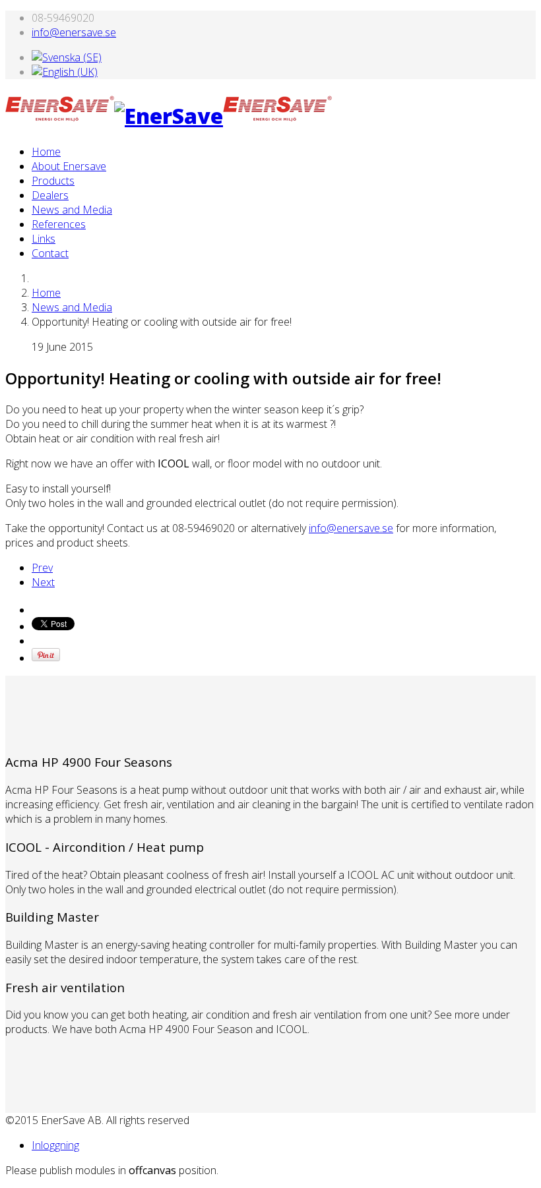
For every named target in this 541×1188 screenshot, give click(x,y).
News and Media (72, 209)
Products (53, 180)
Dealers (50, 195)
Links (43, 238)
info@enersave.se (74, 32)
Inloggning (55, 1145)
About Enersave (69, 166)
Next (43, 582)
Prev (42, 567)
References (59, 224)
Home (46, 151)
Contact (50, 253)
